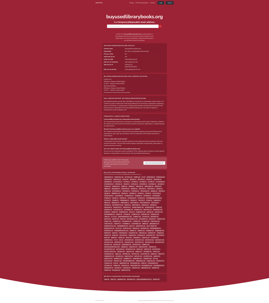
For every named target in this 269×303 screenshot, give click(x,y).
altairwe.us (141, 200)
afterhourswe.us (145, 191)
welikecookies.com (135, 265)
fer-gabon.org (145, 221)
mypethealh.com (121, 279)
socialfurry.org (148, 256)
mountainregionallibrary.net (112, 246)
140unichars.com (119, 177)
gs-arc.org (118, 228)
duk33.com (122, 218)
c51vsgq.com (127, 214)
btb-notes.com (158, 212)
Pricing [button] (131, 3)
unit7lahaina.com (135, 263)
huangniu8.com (150, 230)
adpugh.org (107, 188)
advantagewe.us (116, 188)
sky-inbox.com (119, 256)
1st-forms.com (128, 177)
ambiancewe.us (115, 202)
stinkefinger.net (137, 258)
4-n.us (143, 177)
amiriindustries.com (117, 204)
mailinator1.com (139, 239)
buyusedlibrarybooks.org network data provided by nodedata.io (117, 92)
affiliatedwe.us (116, 191)
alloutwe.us (107, 198)
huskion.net (107, 232)
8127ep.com (125, 179)
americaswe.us (155, 202)
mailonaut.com (108, 244)
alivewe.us (148, 193)
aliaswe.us (141, 193)
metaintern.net (137, 244)
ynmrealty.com (135, 267)
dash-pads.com (154, 216)
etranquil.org (116, 221)
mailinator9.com (159, 242)
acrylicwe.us (134, 184)
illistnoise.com (133, 232)
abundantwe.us (108, 181)
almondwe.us (115, 200)
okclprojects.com (130, 249)
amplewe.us (127, 204)
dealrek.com (115, 218)
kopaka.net (114, 237)
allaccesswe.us (157, 193)
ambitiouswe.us (125, 202)
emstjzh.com (152, 218)
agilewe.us (161, 191)
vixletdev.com (108, 265)
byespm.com (119, 214)
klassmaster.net (150, 235)
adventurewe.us (125, 188)
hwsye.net (114, 232)
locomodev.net (154, 237)
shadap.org (153, 253)
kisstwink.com (141, 235)
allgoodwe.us (138, 195)
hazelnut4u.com (145, 228)
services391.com (145, 253)
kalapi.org (115, 235)
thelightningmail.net (128, 260)
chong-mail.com (145, 214)
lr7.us (115, 239)
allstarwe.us (141, 198)
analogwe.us (153, 204)
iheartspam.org (123, 232)
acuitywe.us (161, 184)
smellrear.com (138, 256)
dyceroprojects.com (132, 218)
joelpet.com (107, 235)
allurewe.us (107, 200)
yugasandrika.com (145, 267)
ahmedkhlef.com (116, 193)
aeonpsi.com (107, 191)
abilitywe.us (141, 179)
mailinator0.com (129, 239)
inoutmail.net (151, 232)
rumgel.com (118, 253)
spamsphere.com (118, 258)
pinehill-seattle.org (110, 251)
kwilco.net (129, 237)
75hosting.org (117, 179)
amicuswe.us (107, 204)
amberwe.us (107, 202)
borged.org (114, 212)
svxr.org (155, 258)
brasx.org (131, 212)
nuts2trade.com (120, 249)
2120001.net (137, 177)
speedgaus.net (127, 258)
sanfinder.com (126, 253)
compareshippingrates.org (125, 216)
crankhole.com (137, 216)
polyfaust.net (121, 251)
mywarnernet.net (143, 246)
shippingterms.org (109, 256)
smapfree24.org (129, 256)
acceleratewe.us (117, 181)
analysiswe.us (108, 207)
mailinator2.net (149, 239)
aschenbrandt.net (149, 207)
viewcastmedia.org (153, 263)
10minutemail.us (108, 177)
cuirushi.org (145, 216)
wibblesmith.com (108, 267)
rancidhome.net (147, 251)
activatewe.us (143, 184)
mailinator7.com (139, 242)
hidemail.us (133, 230)
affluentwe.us (135, 191)
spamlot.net (157, 256)
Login (160, 3)
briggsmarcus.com (140, 212)
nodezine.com (152, 246)
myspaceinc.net (133, 246)
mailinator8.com (149, 242)
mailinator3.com (160, 239)
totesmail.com (160, 260)
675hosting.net (151, 177)
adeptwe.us (131, 186)
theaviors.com (117, 260)
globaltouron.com (140, 225)
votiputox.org (125, 265)
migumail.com (145, 244)
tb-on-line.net (108, 260)
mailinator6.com (129, 242)
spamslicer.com (108, 258)
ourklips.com (147, 249)
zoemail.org (107, 270)
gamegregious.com (154, 223)
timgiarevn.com (151, 260)
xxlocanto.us (118, 267)
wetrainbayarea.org (159, 265)
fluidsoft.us (117, 223)
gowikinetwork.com (109, 228)
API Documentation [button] (141, 3)
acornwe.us (126, 184)
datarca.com (107, 218)
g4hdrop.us (145, 223)
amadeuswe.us (157, 200)
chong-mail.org (155, 214)
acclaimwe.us (143, 181)
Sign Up (170, 3)
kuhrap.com (121, 237)
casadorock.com (135, 214)
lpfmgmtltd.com (108, 239)
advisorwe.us (142, 188)
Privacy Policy (163, 300)
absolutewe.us (157, 179)
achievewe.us (118, 184)
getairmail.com (131, 279)
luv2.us (121, 239)
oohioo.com (139, 249)
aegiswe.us (159, 188)
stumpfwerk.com (147, 258)
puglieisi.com (130, 251)
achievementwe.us (108, 184)
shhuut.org (161, 253)
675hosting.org (160, 177)
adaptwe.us (124, 186)
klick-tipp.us (160, 235)
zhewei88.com (155, 267)
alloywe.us (115, 198)
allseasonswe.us (132, 198)
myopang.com (124, 246)
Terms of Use (170, 300)
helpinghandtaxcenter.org (121, 230)
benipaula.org (138, 209)
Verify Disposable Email (143, 300)
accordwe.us (151, 181)
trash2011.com (108, 263)
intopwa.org (160, 232)
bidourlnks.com (147, 209)
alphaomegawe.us (124, 200)
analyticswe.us (117, 207)
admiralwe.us (139, 186)
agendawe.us (154, 191)
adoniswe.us (158, 186)
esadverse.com (160, 218)
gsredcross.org (127, 228)
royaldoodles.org (108, 253)
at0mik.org (159, 207)
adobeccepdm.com (149, 186)
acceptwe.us (135, 181)
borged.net (107, 212)
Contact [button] (152, 3)
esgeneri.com (107, 221)
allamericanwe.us (108, 195)
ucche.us (115, 263)
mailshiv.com (116, 244)
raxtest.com (156, 251)
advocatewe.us (151, 188)
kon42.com (106, 237)
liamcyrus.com (145, 237)
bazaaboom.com (108, 209)
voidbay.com (116, 265)
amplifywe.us (145, 204)
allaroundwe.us (119, 195)
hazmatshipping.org (155, 228)
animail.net (156, 279)
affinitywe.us (126, 191)
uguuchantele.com (124, 263)
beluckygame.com (128, 209)
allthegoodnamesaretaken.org (154, 198)
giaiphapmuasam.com (122, 225)
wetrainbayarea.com (147, 265)
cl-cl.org (113, 216)
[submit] (160, 26)
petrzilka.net (156, 249)
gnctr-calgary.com (151, 225)
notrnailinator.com (109, 249)
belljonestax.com (117, 209)
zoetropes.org (116, 270)
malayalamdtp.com (126, 244)
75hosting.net (108, 179)
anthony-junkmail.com (137, 207)
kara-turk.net (123, 235)
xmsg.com (106, 279)
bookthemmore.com (157, 209)
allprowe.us (123, 198)
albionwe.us (124, 193)
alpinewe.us (134, 200)
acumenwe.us (107, 186)
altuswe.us (149, 200)
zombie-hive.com (125, 270)
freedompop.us (126, 223)
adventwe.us (134, 188)
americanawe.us (134, 202)
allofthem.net (156, 195)
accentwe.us (127, 181)
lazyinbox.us (136, 237)
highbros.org (141, 230)
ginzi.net (131, 225)
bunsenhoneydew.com (109, 214)
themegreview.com (140, 260)
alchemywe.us (132, 193)
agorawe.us (107, 193)
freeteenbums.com (136, 223)
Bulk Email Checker (154, 300)
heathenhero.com (108, 230)
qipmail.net (139, 251)
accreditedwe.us (160, 181)
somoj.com (113, 279)
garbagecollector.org (110, 225)
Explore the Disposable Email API (154, 163)
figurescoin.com (155, 221)
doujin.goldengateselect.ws (144, 279)
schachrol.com (135, 253)
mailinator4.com (108, 242)
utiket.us (143, 263)
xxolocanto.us (126, 267)
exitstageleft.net (127, 221)
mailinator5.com (119, 242)
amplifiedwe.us (136, 204)
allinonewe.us (147, 195)
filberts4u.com (108, 223)
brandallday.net (123, 212)
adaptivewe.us (116, 186)
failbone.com (136, 221)
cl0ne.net (106, 216)
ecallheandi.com (143, 218)
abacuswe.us (133, 179)
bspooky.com (150, 212)
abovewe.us (149, 179)
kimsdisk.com (132, 235)
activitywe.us (152, 184)
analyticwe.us (126, 207)
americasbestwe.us (145, 202)
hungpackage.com (159, 230)
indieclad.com (142, 232)
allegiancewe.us (129, 195)
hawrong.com (136, 228)
